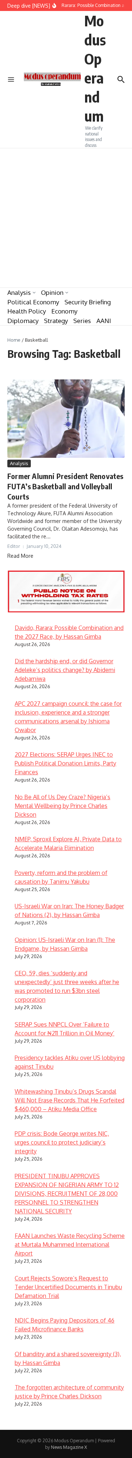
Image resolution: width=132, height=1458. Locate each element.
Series (82, 320)
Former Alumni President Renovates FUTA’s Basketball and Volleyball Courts (65, 486)
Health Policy (26, 311)
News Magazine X (69, 1447)
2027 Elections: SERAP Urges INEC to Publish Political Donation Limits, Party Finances (65, 763)
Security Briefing (88, 302)
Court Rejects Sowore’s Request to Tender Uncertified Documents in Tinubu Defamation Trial (68, 1287)
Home (14, 340)
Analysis (19, 292)
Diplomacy (22, 320)
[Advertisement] (66, 218)
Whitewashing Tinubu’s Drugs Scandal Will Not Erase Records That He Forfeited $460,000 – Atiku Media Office (69, 1100)
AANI (103, 320)
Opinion (52, 292)
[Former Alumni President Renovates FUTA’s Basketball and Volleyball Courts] (66, 418)
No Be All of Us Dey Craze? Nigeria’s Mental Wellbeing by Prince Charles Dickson (62, 805)
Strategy (56, 320)
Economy (64, 311)
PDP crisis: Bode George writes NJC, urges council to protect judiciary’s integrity (62, 1142)
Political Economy (33, 302)
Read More (20, 556)
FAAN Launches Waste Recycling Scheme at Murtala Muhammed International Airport (70, 1244)
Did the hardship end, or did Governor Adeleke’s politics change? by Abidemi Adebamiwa (65, 669)
